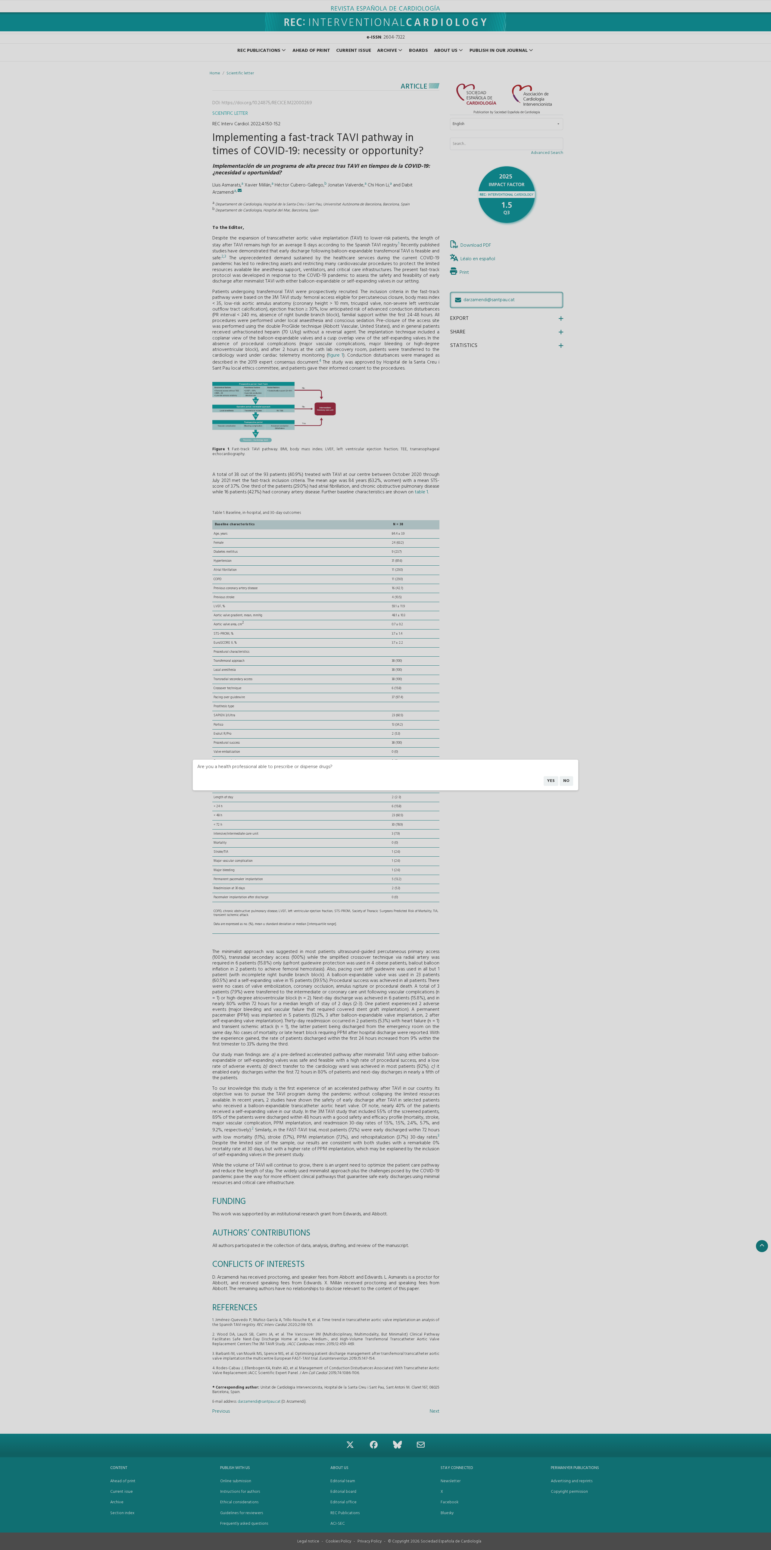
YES (551, 780)
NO (566, 780)
